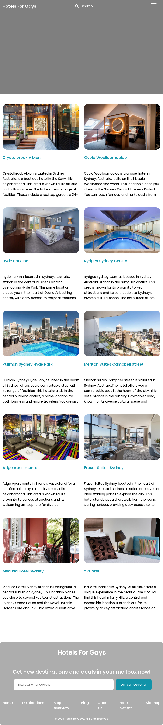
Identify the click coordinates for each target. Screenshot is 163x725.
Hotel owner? (125, 705)
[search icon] (76, 6)
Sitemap (153, 702)
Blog (85, 702)
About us (103, 705)
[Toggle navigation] (153, 6)
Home (8, 702)
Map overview (61, 705)
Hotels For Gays (19, 6)
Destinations (33, 702)
